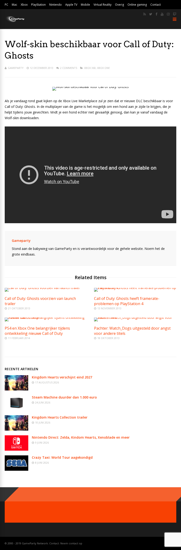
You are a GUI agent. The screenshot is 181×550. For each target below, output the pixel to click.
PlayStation (38, 5)
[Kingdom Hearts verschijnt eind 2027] (16, 389)
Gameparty (16, 68)
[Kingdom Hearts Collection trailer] (16, 429)
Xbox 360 (90, 68)
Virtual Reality (102, 5)
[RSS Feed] (144, 14)
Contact (155, 5)
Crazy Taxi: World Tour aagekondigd (62, 457)
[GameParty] (15, 22)
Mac (14, 5)
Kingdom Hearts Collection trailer (59, 417)
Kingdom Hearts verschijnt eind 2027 (62, 377)
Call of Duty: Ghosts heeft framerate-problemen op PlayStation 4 (126, 301)
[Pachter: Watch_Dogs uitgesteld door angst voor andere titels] (135, 317)
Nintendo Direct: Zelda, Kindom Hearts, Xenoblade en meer (81, 437)
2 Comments (68, 68)
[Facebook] (156, 14)
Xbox (24, 5)
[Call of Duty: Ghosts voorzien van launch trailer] (42, 287)
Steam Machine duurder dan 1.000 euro (64, 397)
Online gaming (137, 5)
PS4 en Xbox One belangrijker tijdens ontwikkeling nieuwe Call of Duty (37, 331)
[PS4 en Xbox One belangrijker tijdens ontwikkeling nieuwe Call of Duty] (46, 317)
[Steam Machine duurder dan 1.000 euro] (16, 409)
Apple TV (71, 5)
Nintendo (55, 5)
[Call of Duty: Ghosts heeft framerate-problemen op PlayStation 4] (135, 287)
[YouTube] (162, 14)
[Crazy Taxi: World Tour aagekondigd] (16, 469)
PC (6, 5)
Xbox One (103, 68)
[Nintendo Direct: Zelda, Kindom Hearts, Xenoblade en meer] (16, 449)
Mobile (85, 5)
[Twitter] (150, 14)
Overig (119, 5)
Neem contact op (71, 543)
